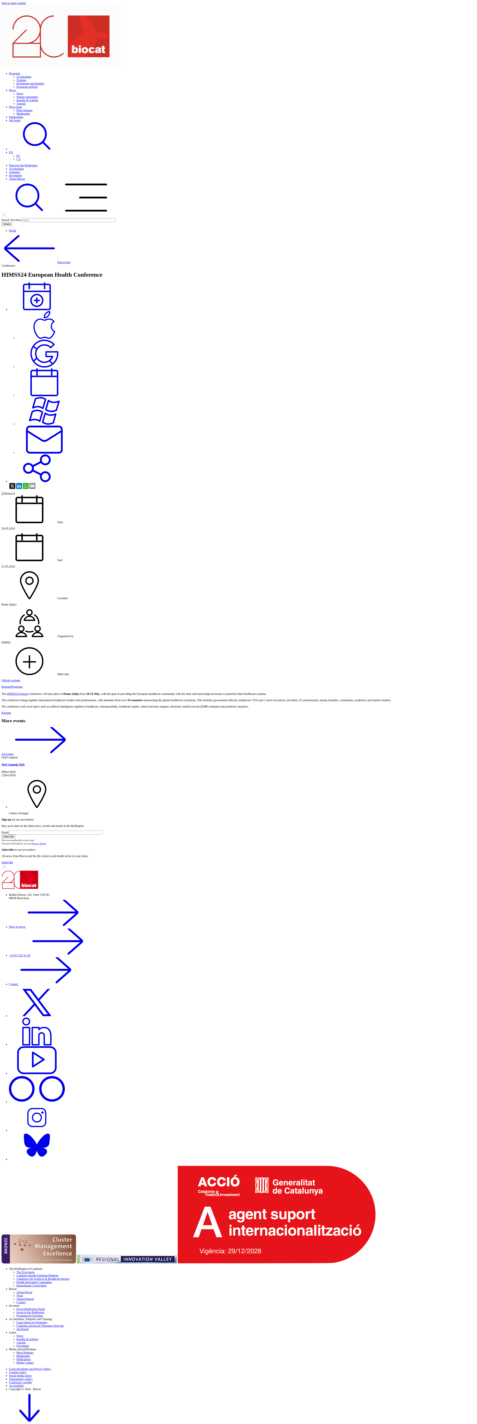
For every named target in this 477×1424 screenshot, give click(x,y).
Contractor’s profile (20, 1382)
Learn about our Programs (31, 1322)
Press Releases (25, 1352)
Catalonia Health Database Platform (37, 1275)
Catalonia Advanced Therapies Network (40, 1325)
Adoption (14, 172)
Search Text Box (11, 220)
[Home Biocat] (61, 67)
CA (18, 159)
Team (19, 1295)
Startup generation (27, 96)
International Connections (31, 1285)
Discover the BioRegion (23, 165)
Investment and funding (30, 83)
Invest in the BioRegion (30, 1312)
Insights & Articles (27, 100)
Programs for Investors (29, 1315)
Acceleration (23, 76)
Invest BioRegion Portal (30, 1309)
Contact (14, 984)
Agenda (21, 103)
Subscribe (7, 862)
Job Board (22, 1329)
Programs (14, 73)
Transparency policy (21, 1379)
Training (21, 80)
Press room (15, 107)
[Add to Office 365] (44, 423)
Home (12, 230)
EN (11, 152)
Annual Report (25, 1299)
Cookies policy (18, 1372)
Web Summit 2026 (13, 764)
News (12, 90)
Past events (63, 262)
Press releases (24, 110)
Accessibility (16, 1385)
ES (18, 155)
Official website (10, 680)
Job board (14, 120)
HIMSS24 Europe (17, 693)
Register (6, 686)
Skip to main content (13, 3)
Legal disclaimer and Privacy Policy (30, 1369)
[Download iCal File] (44, 395)
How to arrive (17, 926)
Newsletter (22, 1345)
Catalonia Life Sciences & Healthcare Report (42, 1278)
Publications (16, 117)
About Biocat (17, 178)
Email (4, 832)
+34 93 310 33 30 (20, 955)
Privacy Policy (39, 843)
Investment (15, 175)
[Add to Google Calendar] (44, 366)
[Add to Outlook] (44, 452)
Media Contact (25, 1362)
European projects (27, 86)
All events (7, 754)
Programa (17, 686)
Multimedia (23, 113)
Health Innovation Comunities (34, 1282)
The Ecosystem (25, 1272)
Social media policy (20, 1375)
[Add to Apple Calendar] (44, 337)
